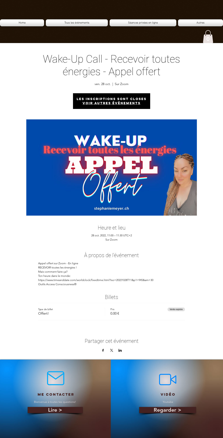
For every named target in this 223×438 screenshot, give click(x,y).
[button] (208, 36)
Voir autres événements (112, 103)
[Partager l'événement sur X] (111, 350)
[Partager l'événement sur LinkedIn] (120, 350)
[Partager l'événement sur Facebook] (103, 350)
